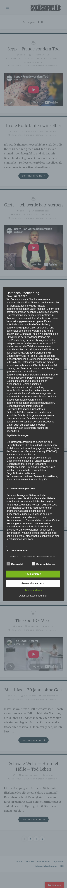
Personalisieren (33, 590)
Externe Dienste (45, 564)
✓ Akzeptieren (32, 574)
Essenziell (17, 564)
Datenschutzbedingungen (33, 595)
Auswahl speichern (32, 583)
